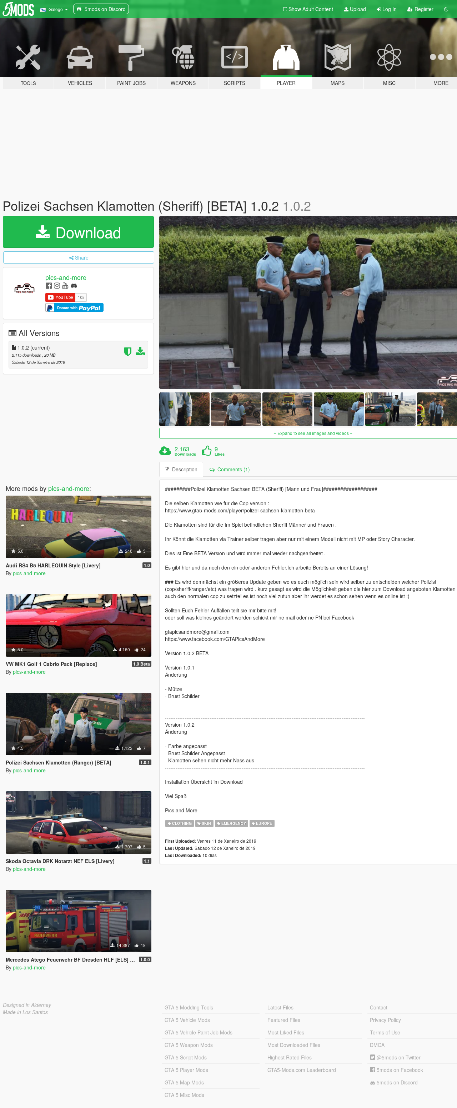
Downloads (185, 454)
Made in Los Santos (25, 1012)
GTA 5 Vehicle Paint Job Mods (198, 1032)
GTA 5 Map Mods (184, 1082)
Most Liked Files (285, 1032)
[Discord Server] (74, 285)
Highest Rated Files (289, 1057)
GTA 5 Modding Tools (189, 1007)
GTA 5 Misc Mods (184, 1094)
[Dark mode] (446, 9)
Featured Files (283, 1019)
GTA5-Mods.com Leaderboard (301, 1069)
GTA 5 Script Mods (186, 1057)
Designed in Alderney (27, 1004)
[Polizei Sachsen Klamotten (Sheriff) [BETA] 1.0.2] (184, 409)
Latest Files (280, 1007)
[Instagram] (57, 285)
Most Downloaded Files (293, 1044)
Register (423, 8)
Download (86, 231)
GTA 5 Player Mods (186, 1069)
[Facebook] (48, 285)
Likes (220, 454)
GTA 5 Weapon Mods (189, 1044)
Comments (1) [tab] (232, 469)
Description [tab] (183, 469)
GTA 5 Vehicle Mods (187, 1019)
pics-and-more (65, 277)
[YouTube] (65, 285)
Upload (357, 8)
